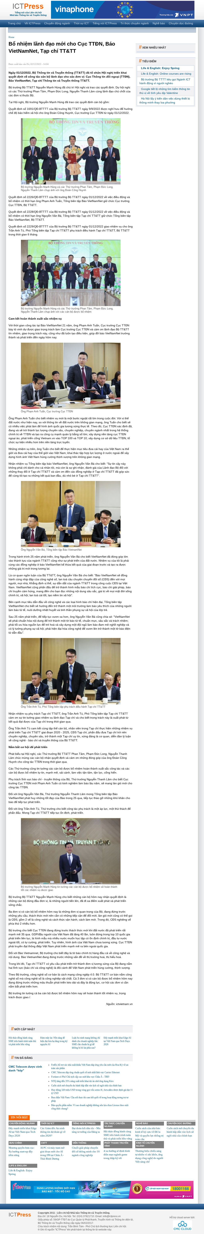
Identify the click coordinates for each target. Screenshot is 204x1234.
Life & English (18, 1165)
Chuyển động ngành (57, 23)
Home (11, 37)
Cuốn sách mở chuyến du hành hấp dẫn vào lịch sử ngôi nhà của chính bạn (86, 1085)
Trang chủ (14, 23)
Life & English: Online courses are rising (166, 73)
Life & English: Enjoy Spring (160, 68)
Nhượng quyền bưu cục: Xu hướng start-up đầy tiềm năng (22, 1151)
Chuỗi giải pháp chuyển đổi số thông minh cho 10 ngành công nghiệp (86, 1151)
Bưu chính (15, 1143)
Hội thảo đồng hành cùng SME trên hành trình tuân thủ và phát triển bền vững (22, 1041)
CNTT (44, 1143)
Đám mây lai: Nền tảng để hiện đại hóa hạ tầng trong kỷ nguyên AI (54, 1041)
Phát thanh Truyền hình (116, 1144)
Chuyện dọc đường (181, 23)
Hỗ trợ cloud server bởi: (182, 1217)
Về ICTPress (32, 23)
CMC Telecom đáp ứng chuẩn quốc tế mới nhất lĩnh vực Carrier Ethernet (85, 1072)
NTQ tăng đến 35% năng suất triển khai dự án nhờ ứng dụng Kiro (82, 1081)
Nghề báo (159, 23)
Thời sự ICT (81, 23)
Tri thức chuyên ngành (135, 23)
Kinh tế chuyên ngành (145, 1144)
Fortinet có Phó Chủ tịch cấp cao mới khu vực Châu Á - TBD (80, 1076)
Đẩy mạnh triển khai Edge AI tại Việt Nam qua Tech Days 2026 (117, 1041)
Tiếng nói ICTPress (105, 23)
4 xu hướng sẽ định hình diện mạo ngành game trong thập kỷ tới (117, 1154)
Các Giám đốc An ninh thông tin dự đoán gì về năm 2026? (53, 1132)
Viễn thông (79, 1143)
